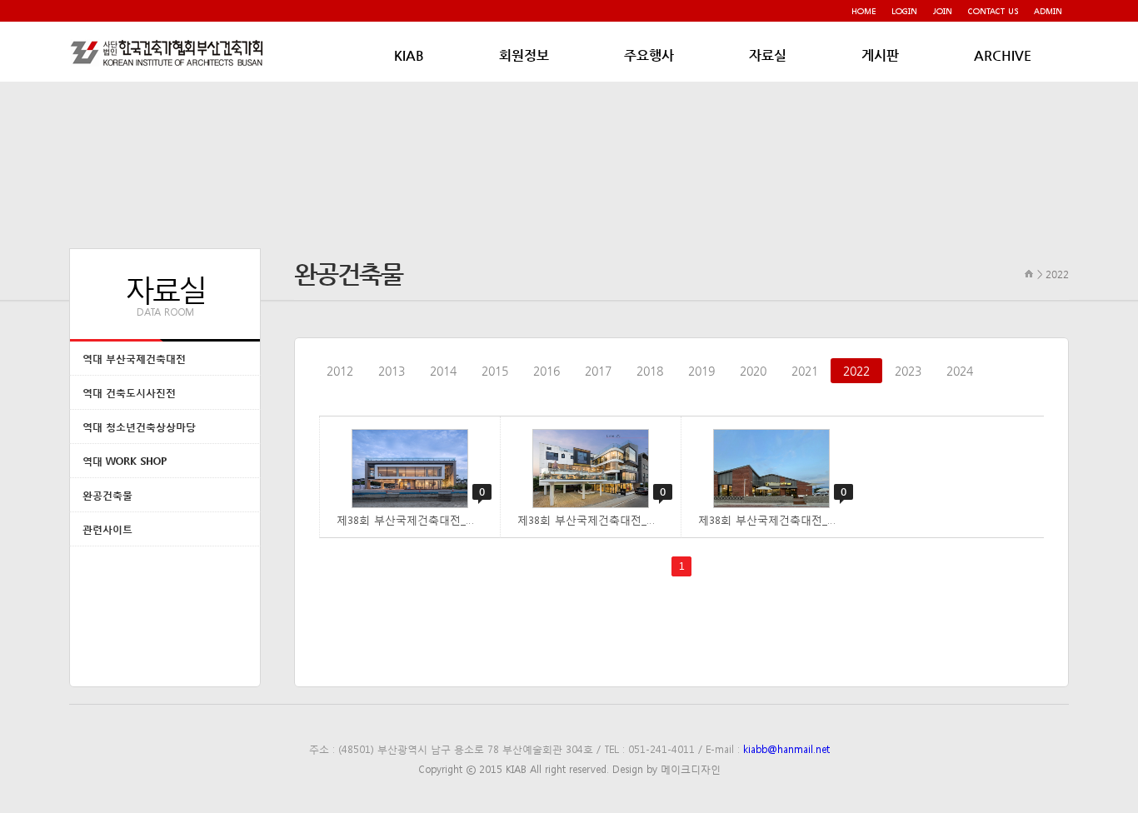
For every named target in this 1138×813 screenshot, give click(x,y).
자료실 (767, 55)
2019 (701, 370)
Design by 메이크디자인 (666, 769)
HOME (863, 10)
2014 (443, 370)
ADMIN (1048, 10)
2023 (908, 370)
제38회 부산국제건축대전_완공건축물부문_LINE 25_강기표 (599, 519)
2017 (598, 370)
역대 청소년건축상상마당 (139, 427)
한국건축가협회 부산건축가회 (169, 52)
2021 (804, 370)
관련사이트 (107, 529)
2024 (959, 370)
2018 (649, 370)
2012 (340, 370)
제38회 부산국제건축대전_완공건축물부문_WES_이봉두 (418, 519)
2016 (546, 370)
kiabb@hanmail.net (786, 749)
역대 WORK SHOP (124, 461)
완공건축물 (107, 495)
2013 (391, 370)
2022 (856, 370)
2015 (495, 370)
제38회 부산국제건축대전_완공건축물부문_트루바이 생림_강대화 (779, 519)
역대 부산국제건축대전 (134, 358)
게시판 (880, 55)
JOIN (942, 10)
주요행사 (649, 55)
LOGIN (904, 10)
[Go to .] (1029, 273)
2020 (753, 370)
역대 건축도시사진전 (129, 393)
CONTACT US (993, 10)
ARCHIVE (1002, 55)
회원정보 (524, 55)
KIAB (409, 55)
